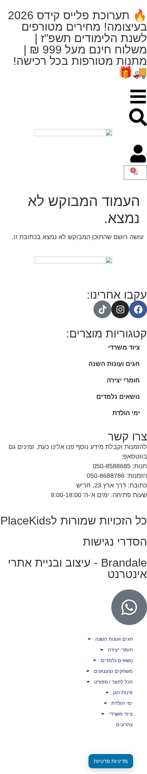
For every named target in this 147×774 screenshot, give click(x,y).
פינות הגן (123, 692)
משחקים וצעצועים (113, 671)
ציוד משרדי (124, 347)
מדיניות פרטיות (111, 761)
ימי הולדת (126, 413)
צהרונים (124, 724)
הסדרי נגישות (115, 541)
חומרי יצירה (123, 380)
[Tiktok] (102, 309)
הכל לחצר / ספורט (113, 682)
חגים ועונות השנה (114, 363)
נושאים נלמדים (118, 396)
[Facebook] (138, 309)
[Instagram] (120, 309)
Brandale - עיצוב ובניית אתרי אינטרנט (77, 568)
